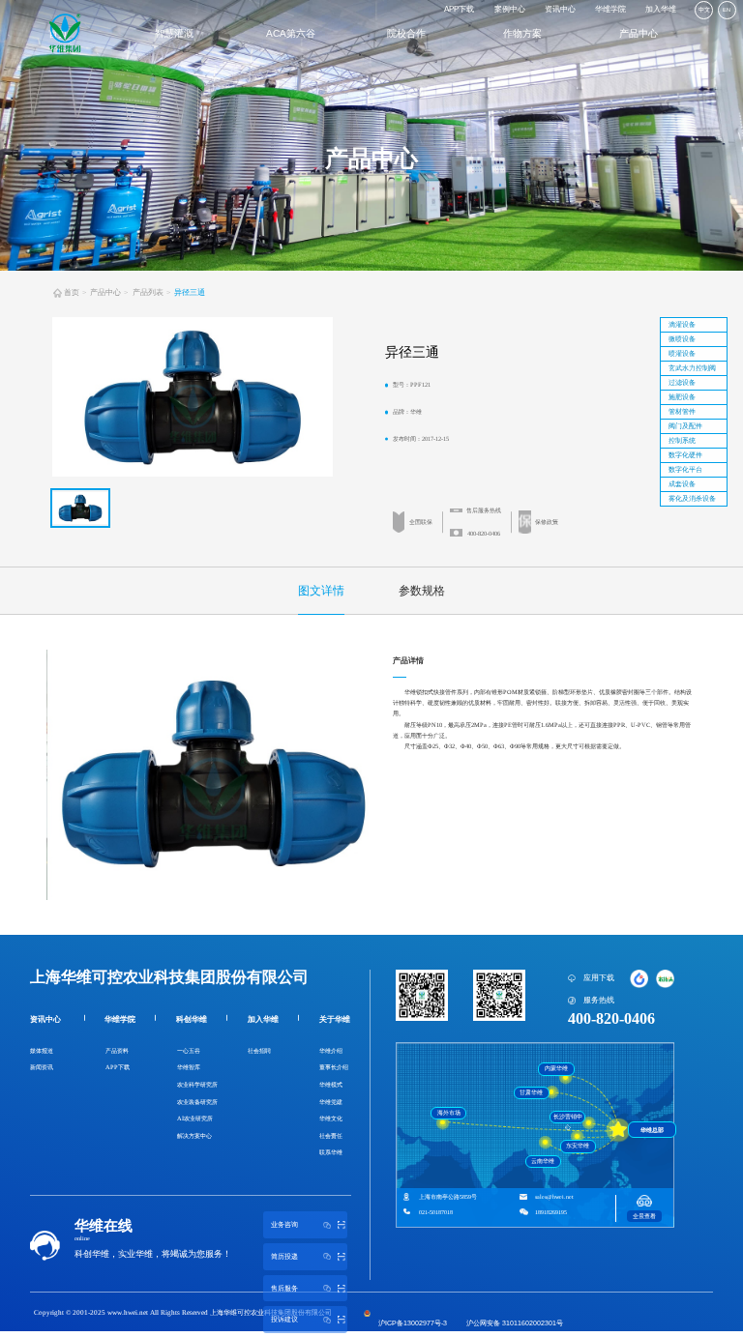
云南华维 (542, 1161)
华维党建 (330, 1101)
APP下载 (459, 9)
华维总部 (652, 1129)
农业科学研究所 (197, 1084)
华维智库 (188, 1066)
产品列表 (148, 292)
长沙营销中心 (567, 1118)
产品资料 (117, 1050)
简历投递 (284, 1257)
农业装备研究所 (197, 1101)
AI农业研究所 (195, 1118)
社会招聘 (259, 1050)
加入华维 (660, 9)
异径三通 (189, 292)
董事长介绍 (333, 1066)
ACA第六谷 (290, 33)
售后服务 (284, 1289)
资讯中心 (560, 9)
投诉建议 (284, 1319)
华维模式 (330, 1084)
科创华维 (191, 1019)
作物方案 (522, 33)
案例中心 (509, 9)
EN (726, 10)
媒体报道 (41, 1050)
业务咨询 (284, 1225)
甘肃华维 (531, 1092)
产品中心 (638, 33)
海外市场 (449, 1113)
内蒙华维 (556, 1068)
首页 (71, 292)
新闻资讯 (41, 1066)
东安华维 (577, 1145)
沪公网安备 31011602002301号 (514, 1323)
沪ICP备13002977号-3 (412, 1323)
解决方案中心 (194, 1135)
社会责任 (330, 1135)
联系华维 (330, 1151)
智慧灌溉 (174, 33)
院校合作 (406, 33)
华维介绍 (330, 1050)
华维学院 (610, 9)
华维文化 (330, 1118)
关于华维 (334, 1019)
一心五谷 (188, 1050)
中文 (704, 10)
